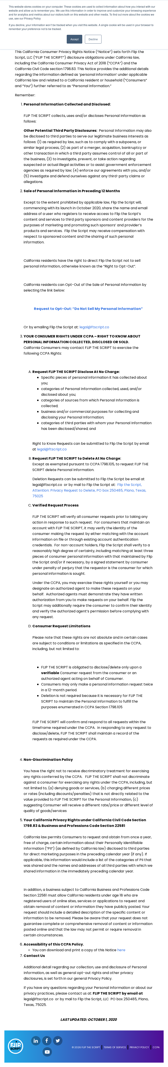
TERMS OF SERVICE (115, 1047)
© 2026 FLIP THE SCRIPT (86, 1047)
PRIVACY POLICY (139, 1047)
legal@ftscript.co (94, 327)
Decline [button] (93, 39)
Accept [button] (74, 39)
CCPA (156, 1047)
